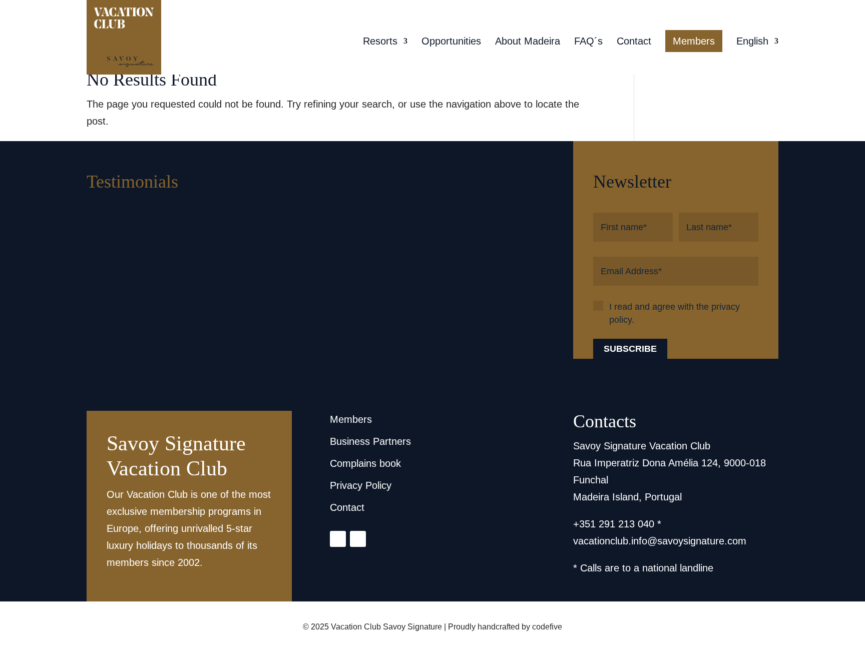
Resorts (380, 42)
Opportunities (451, 42)
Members (694, 41)
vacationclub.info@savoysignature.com (659, 540)
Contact (634, 42)
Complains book (365, 463)
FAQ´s (588, 42)
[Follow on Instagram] (338, 539)
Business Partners (370, 441)
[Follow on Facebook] (358, 539)
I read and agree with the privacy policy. (674, 313)
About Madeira (527, 42)
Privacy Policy (360, 485)
